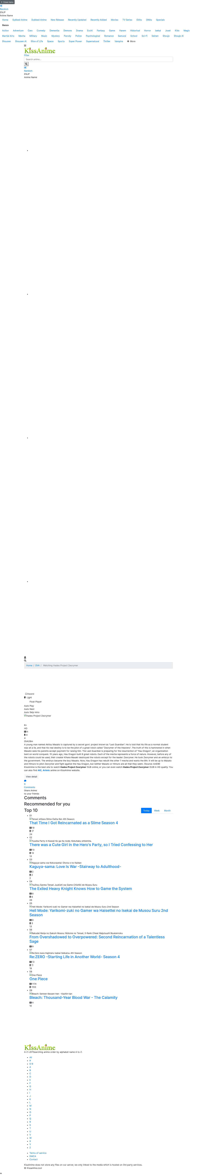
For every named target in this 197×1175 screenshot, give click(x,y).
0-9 (31, 1063)
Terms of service (37, 1153)
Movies (114, 19)
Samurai (122, 36)
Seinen (155, 36)
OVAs (139, 19)
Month (167, 810)
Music (44, 36)
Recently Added (99, 19)
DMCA (32, 1156)
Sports (61, 41)
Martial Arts (8, 36)
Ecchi (90, 30)
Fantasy (101, 30)
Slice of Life (37, 41)
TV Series (127, 19)
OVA (37, 665)
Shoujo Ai (179, 36)
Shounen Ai (21, 41)
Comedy (41, 30)
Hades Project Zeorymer (49, 719)
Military (33, 36)
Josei (168, 30)
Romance (109, 36)
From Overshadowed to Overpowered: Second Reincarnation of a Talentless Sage (97, 939)
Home (5, 19)
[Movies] (101, 294)
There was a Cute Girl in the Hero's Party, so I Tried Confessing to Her (91, 844)
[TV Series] (101, 437)
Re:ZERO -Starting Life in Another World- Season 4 (74, 957)
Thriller (106, 41)
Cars (30, 30)
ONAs (149, 19)
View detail (31, 776)
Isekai (158, 30)
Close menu (8, 2)
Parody (67, 36)
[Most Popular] (101, 581)
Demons (68, 30)
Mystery (55, 36)
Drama (79, 30)
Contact (33, 1159)
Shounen (6, 41)
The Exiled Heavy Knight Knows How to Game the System (80, 888)
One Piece (38, 979)
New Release (57, 19)
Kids (177, 30)
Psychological (93, 36)
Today (146, 810)
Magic (187, 30)
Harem (122, 30)
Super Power (75, 41)
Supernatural (92, 41)
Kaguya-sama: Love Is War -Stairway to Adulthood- (75, 866)
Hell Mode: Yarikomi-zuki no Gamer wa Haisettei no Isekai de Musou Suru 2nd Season (98, 912)
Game (112, 30)
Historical (135, 30)
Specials (160, 19)
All (30, 1057)
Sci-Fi (144, 36)
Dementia (54, 30)
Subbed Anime (19, 19)
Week (157, 810)
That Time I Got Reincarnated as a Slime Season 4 (73, 822)
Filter (26, 55)
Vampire (119, 41)
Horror (147, 30)
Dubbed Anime (39, 19)
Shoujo (166, 36)
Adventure (18, 30)
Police (78, 36)
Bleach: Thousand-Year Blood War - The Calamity (73, 997)
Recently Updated (77, 19)
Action (5, 30)
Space (50, 41)
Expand (30, 694)
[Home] (101, 150)
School (133, 36)
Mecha (21, 36)
